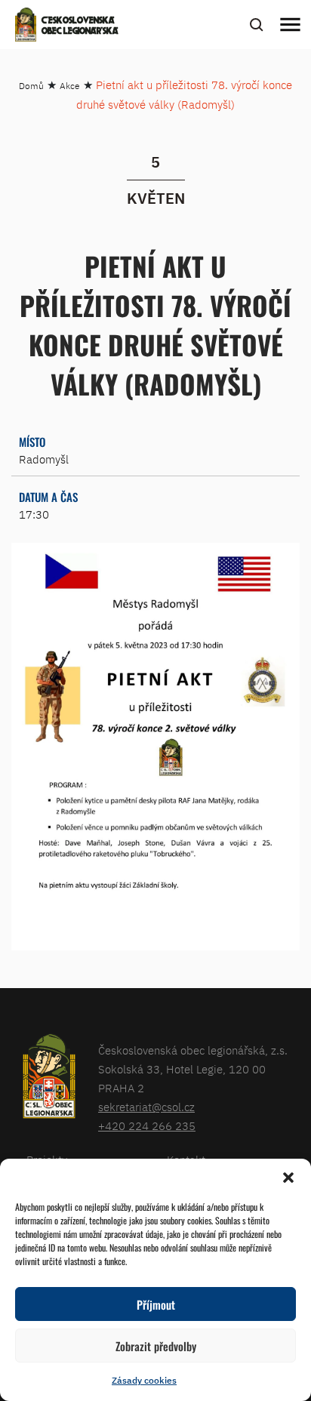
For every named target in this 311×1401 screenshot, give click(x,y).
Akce (70, 85)
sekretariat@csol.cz (146, 1107)
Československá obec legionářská (80, 26)
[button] (288, 1177)
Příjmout (156, 1304)
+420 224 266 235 (147, 1126)
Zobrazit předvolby (155, 1346)
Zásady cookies (144, 1380)
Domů (31, 85)
